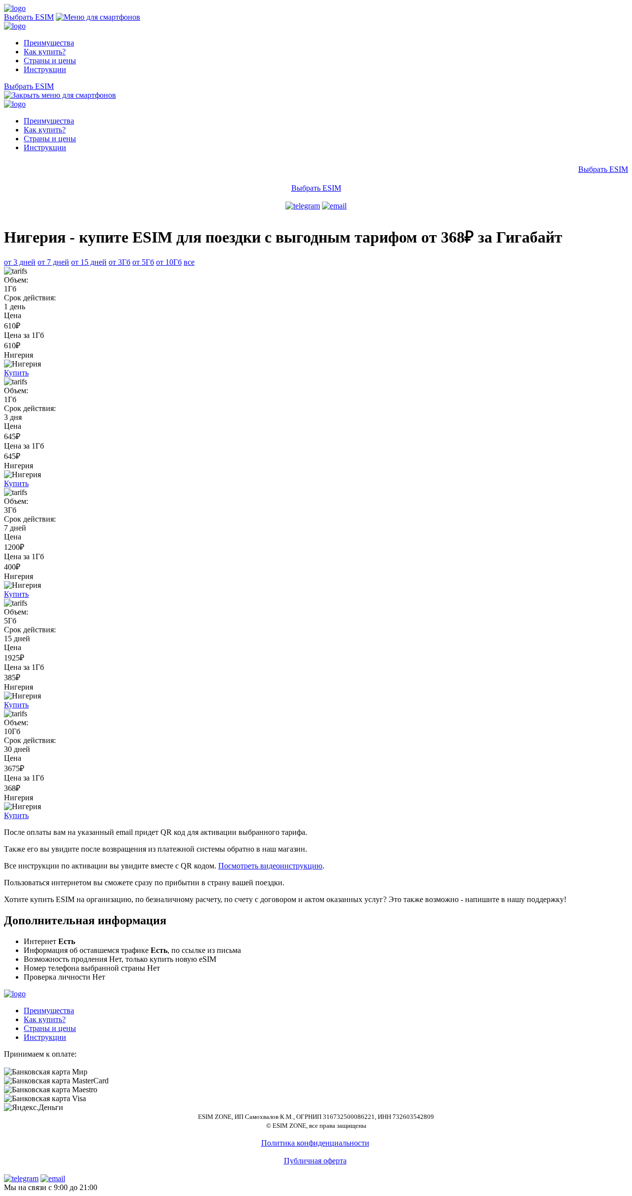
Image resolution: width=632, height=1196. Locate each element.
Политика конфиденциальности (315, 1143)
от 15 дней (89, 262)
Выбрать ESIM (29, 17)
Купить (16, 373)
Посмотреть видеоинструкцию (270, 866)
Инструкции (45, 69)
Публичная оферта (315, 1160)
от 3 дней (20, 262)
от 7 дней (53, 262)
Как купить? (45, 51)
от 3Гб (119, 262)
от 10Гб (169, 262)
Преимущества (49, 43)
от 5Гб (143, 262)
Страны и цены (50, 60)
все (189, 262)
